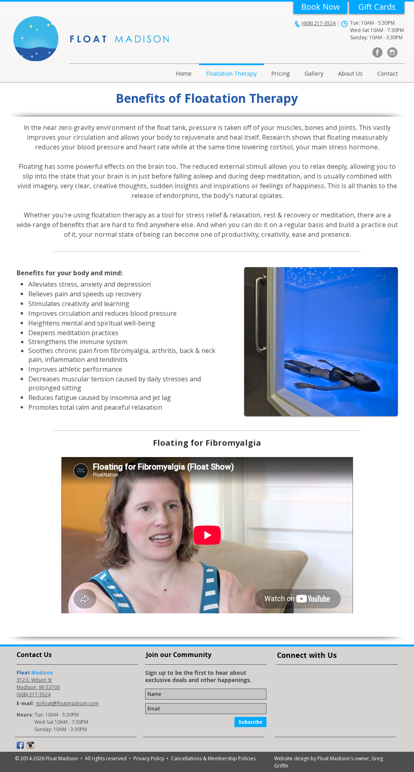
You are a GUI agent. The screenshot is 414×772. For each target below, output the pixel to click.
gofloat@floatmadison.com (67, 703)
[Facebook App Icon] (20, 745)
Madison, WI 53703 (38, 687)
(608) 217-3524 (319, 23)
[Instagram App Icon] (30, 745)
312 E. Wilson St (34, 679)
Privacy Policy (150, 758)
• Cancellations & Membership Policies (211, 758)
